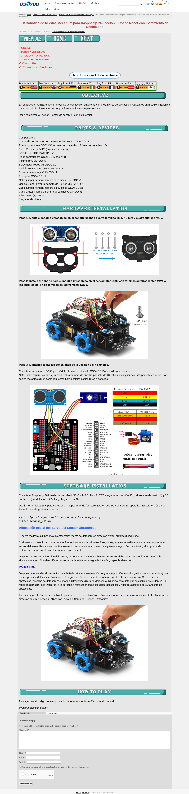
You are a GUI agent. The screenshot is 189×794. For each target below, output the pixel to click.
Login (152, 1)
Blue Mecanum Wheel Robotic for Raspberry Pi (76, 15)
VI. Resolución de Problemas (35, 67)
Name (22, 753)
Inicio (47, 3)
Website (22, 762)
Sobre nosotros (52, 9)
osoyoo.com (52, 713)
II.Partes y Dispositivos (32, 51)
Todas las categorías (64, 3)
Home (29, 15)
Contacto (95, 3)
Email (22, 757)
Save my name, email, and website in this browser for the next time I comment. (55, 767)
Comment (24, 730)
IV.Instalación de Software (34, 59)
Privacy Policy (82, 792)
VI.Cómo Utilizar (28, 63)
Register (165, 1)
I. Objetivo (25, 47)
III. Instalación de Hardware (34, 55)
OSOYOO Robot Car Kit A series (45, 15)
